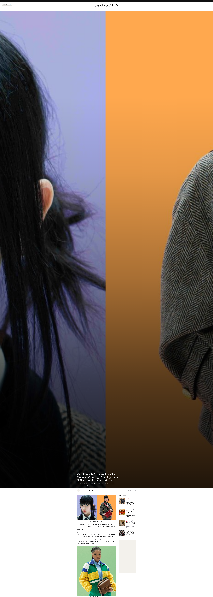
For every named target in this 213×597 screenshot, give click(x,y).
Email (99, 490)
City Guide (90, 8)
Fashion (105, 8)
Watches (117, 8)
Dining (95, 8)
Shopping (111, 8)
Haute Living (79, 471)
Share (93, 490)
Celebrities (86, 471)
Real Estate (130, 8)
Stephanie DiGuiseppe (86, 490)
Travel (100, 8)
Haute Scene (123, 8)
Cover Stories (83, 8)
